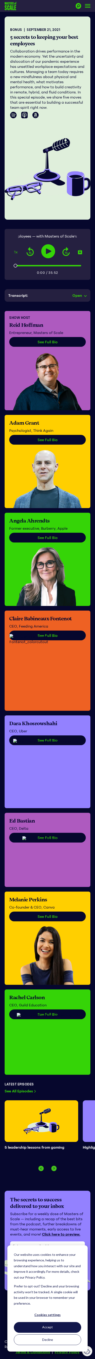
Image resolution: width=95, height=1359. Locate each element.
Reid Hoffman (26, 325)
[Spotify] (13, 115)
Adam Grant (24, 423)
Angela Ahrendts (29, 520)
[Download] (80, 252)
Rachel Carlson (27, 997)
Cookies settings (47, 1315)
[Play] (48, 251)
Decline (47, 1340)
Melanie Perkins (28, 899)
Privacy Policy (67, 1351)
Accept (47, 1327)
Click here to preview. (61, 1234)
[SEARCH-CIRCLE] (78, 6)
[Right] (54, 1168)
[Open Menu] (87, 6)
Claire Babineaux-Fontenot (40, 618)
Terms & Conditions (32, 1351)
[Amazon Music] (35, 115)
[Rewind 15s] (30, 251)
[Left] (41, 1168)
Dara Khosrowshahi (33, 723)
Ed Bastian (22, 820)
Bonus (16, 30)
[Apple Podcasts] (24, 115)
